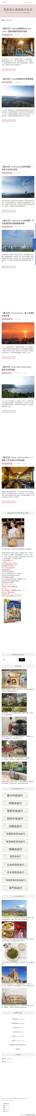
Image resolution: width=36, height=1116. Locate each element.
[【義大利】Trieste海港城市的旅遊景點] (18, 96)
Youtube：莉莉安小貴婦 (8, 592)
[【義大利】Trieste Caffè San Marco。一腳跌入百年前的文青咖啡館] (18, 477)
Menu (4, 2)
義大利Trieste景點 (7, 34)
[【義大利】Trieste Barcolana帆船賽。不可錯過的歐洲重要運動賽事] (18, 240)
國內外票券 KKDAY (18, 1032)
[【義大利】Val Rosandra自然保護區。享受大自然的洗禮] (18, 186)
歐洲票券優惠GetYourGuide (18, 1023)
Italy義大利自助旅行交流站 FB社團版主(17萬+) (14, 579)
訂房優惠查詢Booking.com (18, 1019)
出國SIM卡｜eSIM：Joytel (18, 1040)
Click (34, 244)
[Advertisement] (18, 147)
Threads (5, 588)
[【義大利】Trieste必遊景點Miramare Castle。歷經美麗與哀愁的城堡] (18, 47)
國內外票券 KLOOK (18, 1027)
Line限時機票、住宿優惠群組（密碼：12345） (14, 590)
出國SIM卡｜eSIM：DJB (18, 1036)
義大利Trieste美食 (7, 463)
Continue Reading (8, 69)
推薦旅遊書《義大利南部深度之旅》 (18, 1045)
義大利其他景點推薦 (7, 372)
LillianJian (17, 34)
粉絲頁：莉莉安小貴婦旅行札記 (10, 586)
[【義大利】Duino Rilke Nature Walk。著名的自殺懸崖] (18, 387)
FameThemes (11, 1100)
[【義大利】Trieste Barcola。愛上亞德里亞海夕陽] (18, 333)
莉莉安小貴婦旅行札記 (18, 9)
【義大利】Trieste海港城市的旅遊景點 (17, 79)
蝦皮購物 (18, 1049)
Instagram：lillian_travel (9, 584)
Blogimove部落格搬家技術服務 (27, 1115)
